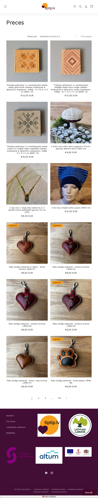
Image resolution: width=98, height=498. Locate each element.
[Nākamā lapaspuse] (66, 398)
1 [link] (31, 398)
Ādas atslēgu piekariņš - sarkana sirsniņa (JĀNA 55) (71, 325)
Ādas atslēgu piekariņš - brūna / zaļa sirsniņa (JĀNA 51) (27, 382)
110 (59, 398)
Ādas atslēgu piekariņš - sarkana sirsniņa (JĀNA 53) (71, 268)
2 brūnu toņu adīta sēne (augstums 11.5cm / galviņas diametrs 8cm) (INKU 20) (71, 147)
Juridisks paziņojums (59, 492)
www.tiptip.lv (26, 489)
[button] (5, 6)
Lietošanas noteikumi (15, 427)
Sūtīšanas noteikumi (41, 492)
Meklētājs (10, 433)
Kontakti (10, 416)
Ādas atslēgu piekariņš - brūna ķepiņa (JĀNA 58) (71, 382)
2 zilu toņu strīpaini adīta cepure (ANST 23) (71, 208)
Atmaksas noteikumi (41, 489)
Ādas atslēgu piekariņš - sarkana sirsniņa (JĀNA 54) (27, 325)
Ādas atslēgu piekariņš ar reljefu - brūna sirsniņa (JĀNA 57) (27, 268)
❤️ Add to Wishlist (49, 497)
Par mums (10, 421)
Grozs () (88, 493)
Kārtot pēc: (32, 36)
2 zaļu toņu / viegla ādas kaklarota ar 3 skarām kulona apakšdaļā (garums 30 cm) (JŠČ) (27, 210)
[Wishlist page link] (75, 6)
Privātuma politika (58, 489)
